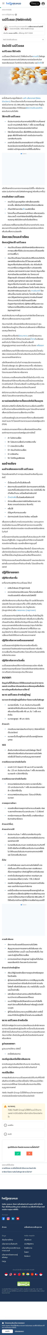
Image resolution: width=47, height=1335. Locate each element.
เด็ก (23, 209)
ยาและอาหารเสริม (7, 10)
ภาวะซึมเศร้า (36, 290)
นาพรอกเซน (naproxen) (26, 610)
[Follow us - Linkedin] (13, 1218)
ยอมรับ (7, 1331)
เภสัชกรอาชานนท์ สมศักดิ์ (35, 26)
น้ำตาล (32, 339)
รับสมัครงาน (28, 1248)
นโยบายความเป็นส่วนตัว (9, 1244)
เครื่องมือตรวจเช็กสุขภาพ (33, 1227)
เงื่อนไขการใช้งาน (7, 1240)
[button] (23, 15)
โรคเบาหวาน (23, 335)
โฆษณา (26, 1252)
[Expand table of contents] (23, 39)
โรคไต (40, 62)
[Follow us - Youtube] (17, 1218)
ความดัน (36, 56)
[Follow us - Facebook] (3, 1218)
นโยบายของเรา (19, 1331)
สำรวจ (4, 1227)
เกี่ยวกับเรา (27, 1240)
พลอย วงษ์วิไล (13, 33)
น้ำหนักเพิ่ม (12, 497)
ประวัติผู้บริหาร (29, 1244)
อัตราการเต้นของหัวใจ (34, 108)
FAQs (4, 1261)
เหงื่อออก (40, 345)
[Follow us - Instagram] (8, 1218)
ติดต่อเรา (27, 1256)
